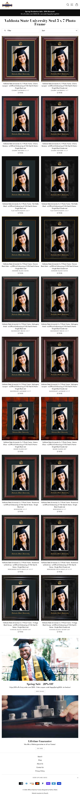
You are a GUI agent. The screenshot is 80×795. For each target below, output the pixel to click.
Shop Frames (40, 691)
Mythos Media (53, 790)
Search (40, 757)
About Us (40, 764)
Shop (40, 760)
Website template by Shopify (40, 793)
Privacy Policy (40, 771)
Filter (9, 30)
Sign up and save (40, 777)
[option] (40, 12)
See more (40, 748)
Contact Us (40, 767)
